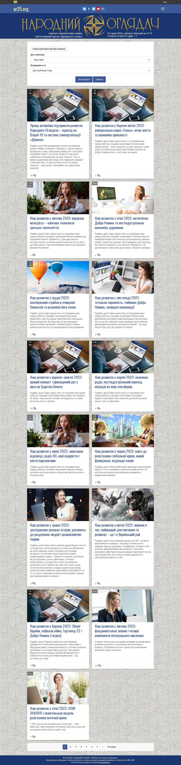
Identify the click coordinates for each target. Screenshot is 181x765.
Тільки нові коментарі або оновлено (49, 49)
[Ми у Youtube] (98, 9)
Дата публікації (37, 55)
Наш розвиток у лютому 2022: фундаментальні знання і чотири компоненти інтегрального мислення (119, 630)
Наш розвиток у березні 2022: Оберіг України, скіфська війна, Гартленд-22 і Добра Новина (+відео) (56, 630)
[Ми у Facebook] (89, 9)
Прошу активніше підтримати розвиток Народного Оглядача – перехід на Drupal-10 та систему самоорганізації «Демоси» (56, 132)
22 (96, 665)
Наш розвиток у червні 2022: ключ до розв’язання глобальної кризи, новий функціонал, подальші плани (120, 455)
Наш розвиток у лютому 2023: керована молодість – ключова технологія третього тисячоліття (57, 222)
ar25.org (21, 8)
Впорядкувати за (38, 65)
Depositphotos (104, 762)
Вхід (165, 2)
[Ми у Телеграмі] (84, 9)
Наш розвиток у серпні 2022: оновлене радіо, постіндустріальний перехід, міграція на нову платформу (121, 381)
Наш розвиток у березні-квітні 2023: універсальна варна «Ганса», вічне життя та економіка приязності (123, 130)
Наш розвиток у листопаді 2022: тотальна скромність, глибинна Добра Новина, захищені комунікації (120, 302)
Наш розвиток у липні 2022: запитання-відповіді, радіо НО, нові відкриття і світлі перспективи (57, 455)
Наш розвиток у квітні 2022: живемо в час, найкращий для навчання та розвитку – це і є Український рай (121, 529)
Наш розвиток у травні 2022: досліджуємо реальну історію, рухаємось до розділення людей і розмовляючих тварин (58, 532)
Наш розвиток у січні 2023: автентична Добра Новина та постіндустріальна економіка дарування (121, 222)
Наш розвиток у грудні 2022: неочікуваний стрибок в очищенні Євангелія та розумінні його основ (53, 302)
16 (31, 175)
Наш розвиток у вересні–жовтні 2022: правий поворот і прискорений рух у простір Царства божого (56, 381)
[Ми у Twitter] (93, 9)
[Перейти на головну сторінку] (90, 26)
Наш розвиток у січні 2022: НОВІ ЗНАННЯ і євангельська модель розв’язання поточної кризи (52, 712)
